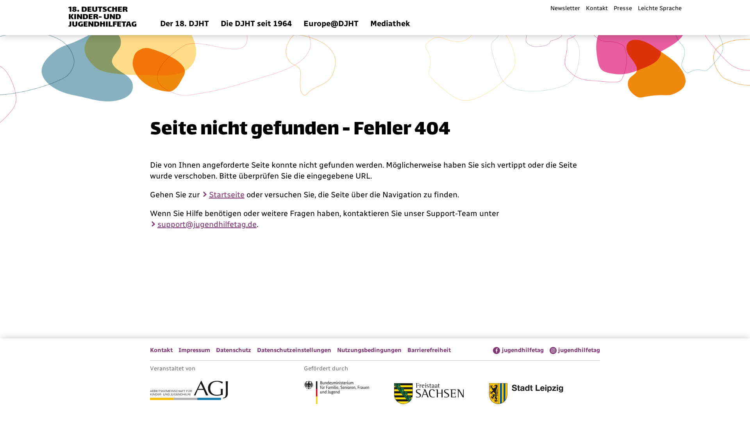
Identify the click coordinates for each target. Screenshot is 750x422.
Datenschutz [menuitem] (233, 350)
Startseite (227, 194)
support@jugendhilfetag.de (207, 224)
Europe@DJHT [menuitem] (331, 23)
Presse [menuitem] (623, 8)
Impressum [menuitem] (194, 350)
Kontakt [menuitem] (597, 8)
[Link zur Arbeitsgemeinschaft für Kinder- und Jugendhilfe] (189, 391)
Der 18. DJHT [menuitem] (184, 23)
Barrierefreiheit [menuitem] (429, 350)
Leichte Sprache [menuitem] (660, 8)
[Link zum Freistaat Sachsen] (429, 394)
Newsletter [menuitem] (565, 8)
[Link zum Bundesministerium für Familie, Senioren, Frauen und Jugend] (336, 393)
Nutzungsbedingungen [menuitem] (369, 350)
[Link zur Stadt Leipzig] (526, 394)
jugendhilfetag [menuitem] (523, 350)
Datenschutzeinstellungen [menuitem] (294, 350)
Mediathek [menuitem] (390, 23)
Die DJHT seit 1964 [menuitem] (256, 23)
